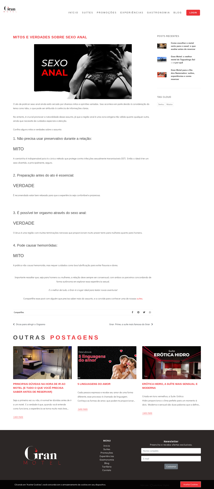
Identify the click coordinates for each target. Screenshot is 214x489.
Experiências (107, 456)
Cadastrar (171, 466)
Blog (106, 463)
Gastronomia (107, 459)
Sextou (161, 104)
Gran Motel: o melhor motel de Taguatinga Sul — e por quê (183, 59)
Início (107, 446)
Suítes (106, 449)
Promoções (107, 453)
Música (169, 104)
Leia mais (18, 416)
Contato (106, 470)
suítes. (140, 298)
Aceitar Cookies (190, 484)
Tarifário (107, 466)
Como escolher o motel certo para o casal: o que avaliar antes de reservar (183, 46)
